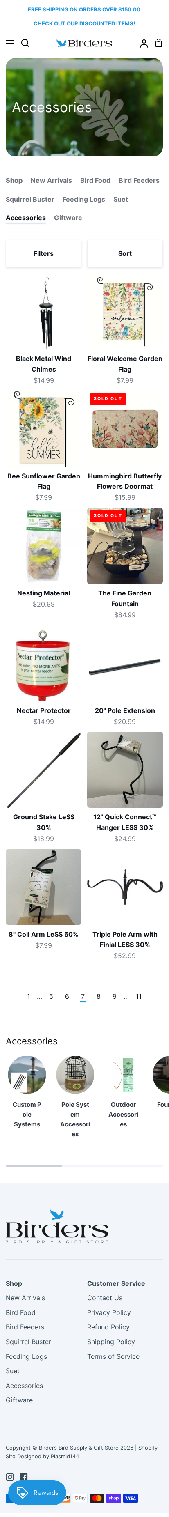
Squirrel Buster (30, 199)
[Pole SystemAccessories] (75, 1100)
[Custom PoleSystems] (27, 1095)
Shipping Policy (111, 1342)
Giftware (68, 218)
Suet (120, 199)
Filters (44, 253)
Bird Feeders (139, 180)
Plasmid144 (65, 1456)
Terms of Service (113, 1356)
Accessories (26, 218)
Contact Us (104, 1298)
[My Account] (140, 43)
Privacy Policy (109, 1312)
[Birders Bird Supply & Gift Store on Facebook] (24, 1477)
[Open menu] (7, 43)
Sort (125, 253)
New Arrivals (51, 180)
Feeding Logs (84, 199)
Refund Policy (108, 1327)
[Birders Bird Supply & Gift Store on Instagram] (10, 1477)
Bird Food (95, 180)
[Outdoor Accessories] (123, 1095)
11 (139, 996)
